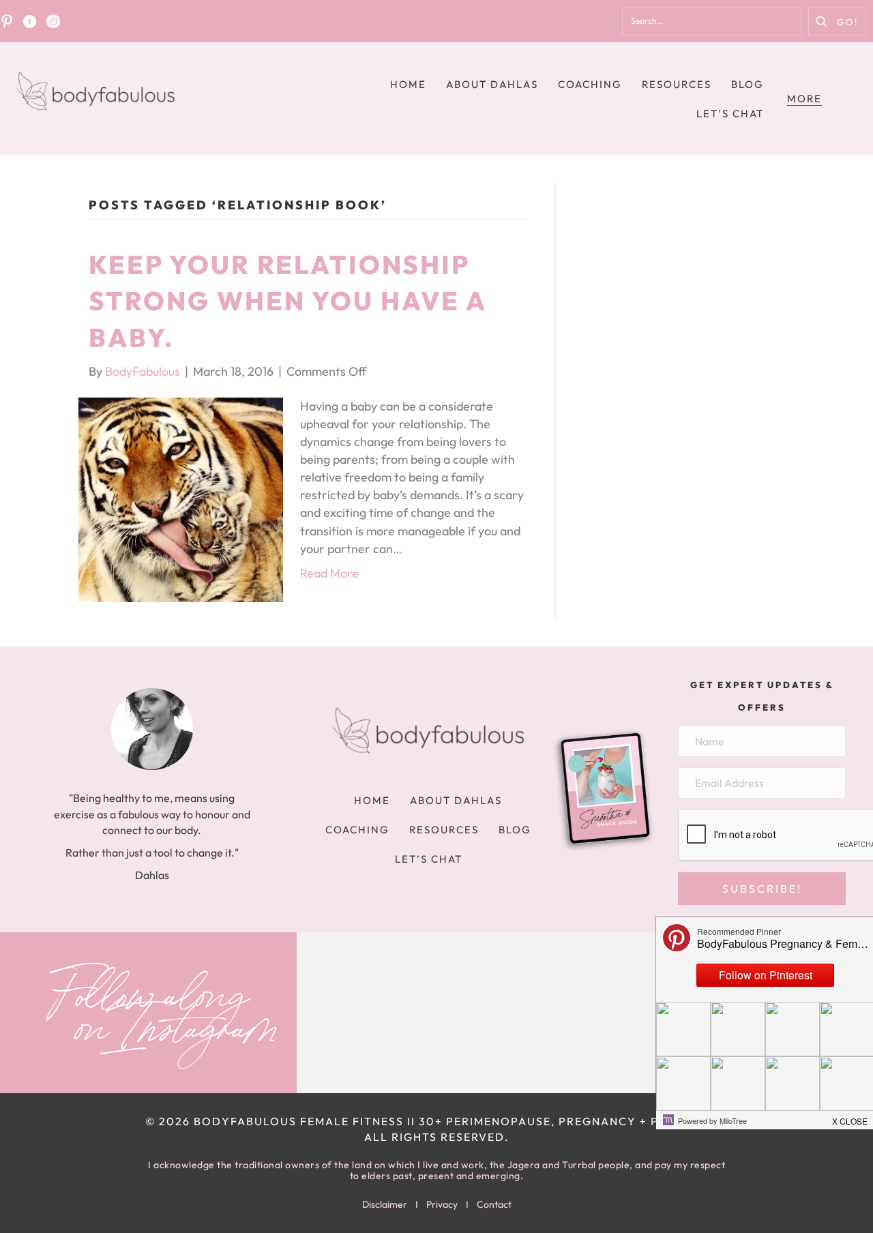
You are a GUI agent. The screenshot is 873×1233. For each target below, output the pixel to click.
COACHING (590, 84)
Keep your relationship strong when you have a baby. (287, 300)
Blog (747, 84)
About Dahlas (492, 84)
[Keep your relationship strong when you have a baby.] (180, 498)
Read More (329, 573)
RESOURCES (676, 84)
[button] (837, 21)
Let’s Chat (730, 113)
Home (408, 84)
